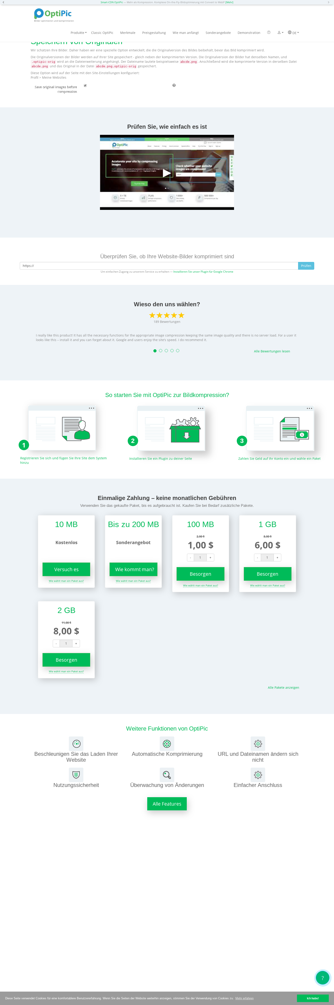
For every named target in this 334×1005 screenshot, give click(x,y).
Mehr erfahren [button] (244, 998)
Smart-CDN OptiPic (112, 2)
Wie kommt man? (134, 569)
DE (294, 33)
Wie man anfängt (186, 32)
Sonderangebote (218, 32)
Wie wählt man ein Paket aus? (66, 581)
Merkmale (127, 32)
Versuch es (66, 569)
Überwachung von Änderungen (167, 785)
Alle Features (167, 804)
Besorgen (200, 574)
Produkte (77, 32)
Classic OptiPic (102, 32)
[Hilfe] (269, 32)
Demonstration (249, 32)
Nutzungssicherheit (76, 785)
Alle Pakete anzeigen (283, 687)
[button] (4, 2)
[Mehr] (229, 2)
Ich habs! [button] (313, 998)
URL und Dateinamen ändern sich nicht (258, 757)
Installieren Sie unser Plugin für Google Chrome (203, 271)
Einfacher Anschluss (258, 785)
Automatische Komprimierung (167, 754)
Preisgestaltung (154, 32)
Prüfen (306, 266)
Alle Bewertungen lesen (272, 351)
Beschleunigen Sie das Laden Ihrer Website (76, 757)
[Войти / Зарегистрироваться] (279, 33)
